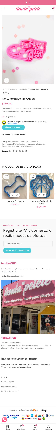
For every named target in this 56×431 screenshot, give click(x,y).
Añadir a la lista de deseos (14, 134)
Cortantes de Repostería (29, 142)
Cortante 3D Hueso (15, 201)
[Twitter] (16, 151)
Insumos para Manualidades (13, 144)
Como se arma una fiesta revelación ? (16, 367)
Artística (15, 142)
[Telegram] (26, 151)
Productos (11, 89)
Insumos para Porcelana (35, 144)
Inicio (4, 89)
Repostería (22, 89)
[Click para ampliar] (6, 80)
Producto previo (3, 93)
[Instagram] (29, 2)
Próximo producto (8, 93)
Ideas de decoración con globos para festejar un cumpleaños (25, 364)
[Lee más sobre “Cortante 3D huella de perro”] (39, 195)
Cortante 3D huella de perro (41, 202)
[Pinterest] (19, 151)
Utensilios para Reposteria (38, 89)
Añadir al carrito (13, 127)
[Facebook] (26, 2)
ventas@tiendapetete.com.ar (12, 276)
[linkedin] (23, 151)
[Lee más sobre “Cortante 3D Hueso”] (12, 195)
